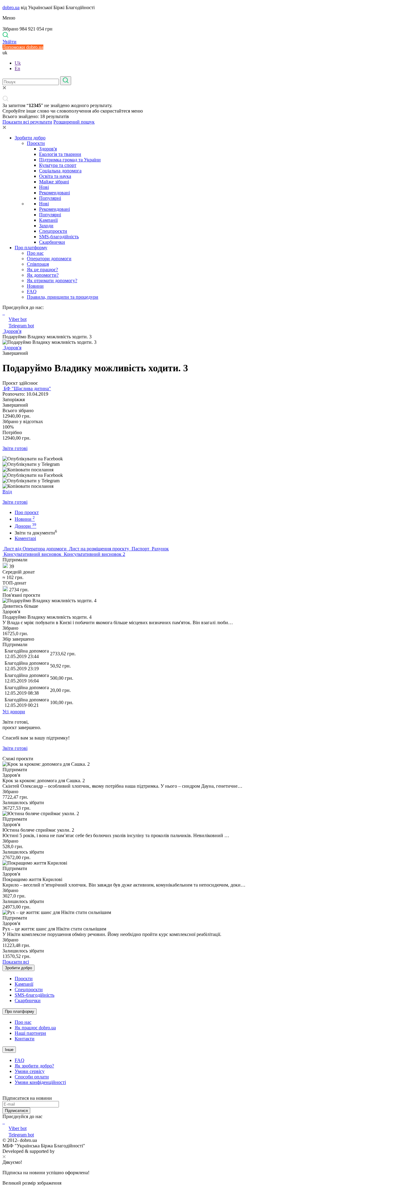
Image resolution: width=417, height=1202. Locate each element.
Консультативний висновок (32, 554)
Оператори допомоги (49, 258)
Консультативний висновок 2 (94, 554)
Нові (44, 187)
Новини (35, 286)
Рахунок (159, 548)
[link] (208, 459)
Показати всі (15, 961)
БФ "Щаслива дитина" (26, 388)
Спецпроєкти (53, 231)
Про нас (35, 253)
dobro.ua (11, 7)
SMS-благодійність (59, 236)
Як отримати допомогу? (52, 280)
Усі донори (13, 711)
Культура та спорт (57, 165)
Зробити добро (30, 137)
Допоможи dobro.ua (22, 47)
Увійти (9, 41)
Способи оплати (32, 1076)
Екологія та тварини (60, 154)
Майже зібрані (54, 181)
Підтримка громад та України (70, 159)
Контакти (24, 1038)
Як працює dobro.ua (35, 1027)
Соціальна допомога (60, 170)
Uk (18, 63)
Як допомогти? (43, 275)
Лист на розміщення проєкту (99, 548)
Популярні (50, 198)
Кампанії (48, 220)
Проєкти (36, 143)
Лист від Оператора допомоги (35, 548)
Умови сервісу (30, 1071)
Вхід (7, 491)
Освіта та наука (55, 176)
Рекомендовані (54, 192)
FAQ (32, 291)
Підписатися (16, 1110)
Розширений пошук (74, 121)
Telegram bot (21, 325)
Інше (9, 1049)
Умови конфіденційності (40, 1082)
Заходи (46, 225)
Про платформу (31, 247)
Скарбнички (52, 242)
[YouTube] (4, 1122)
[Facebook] (3, 1122)
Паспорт (140, 548)
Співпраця (38, 264)
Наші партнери (30, 1033)
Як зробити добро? (34, 1065)
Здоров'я (48, 148)
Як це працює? (42, 269)
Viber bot (18, 319)
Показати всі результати (27, 121)
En (17, 68)
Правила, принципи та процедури (62, 297)
